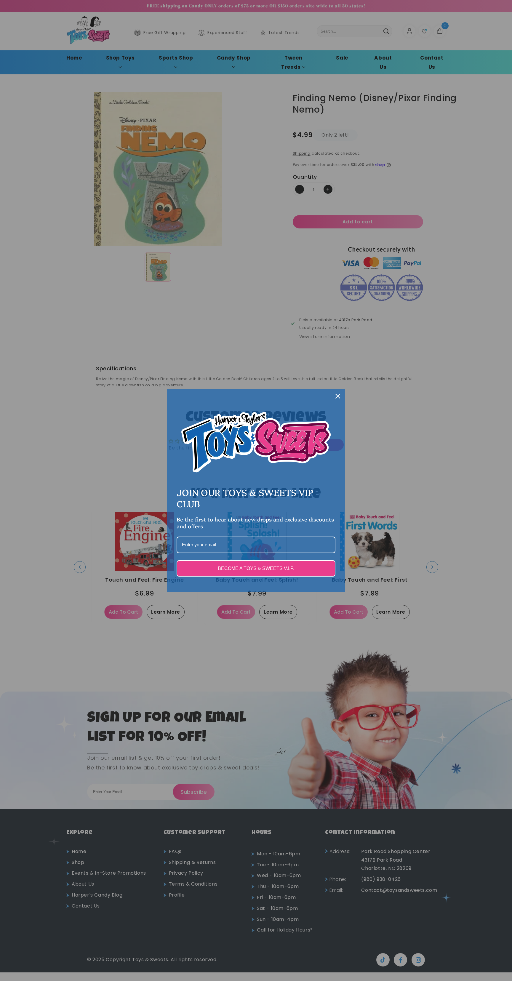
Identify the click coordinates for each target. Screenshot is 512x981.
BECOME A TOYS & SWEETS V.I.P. (256, 568)
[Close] (338, 396)
